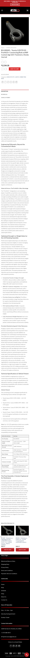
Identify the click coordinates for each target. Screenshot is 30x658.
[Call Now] (27, 655)
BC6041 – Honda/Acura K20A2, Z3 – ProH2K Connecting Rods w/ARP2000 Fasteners (21, 540)
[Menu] (2, 10)
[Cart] (27, 10)
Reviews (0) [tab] (4, 94)
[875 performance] (15, 10)
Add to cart (14, 69)
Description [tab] (4, 91)
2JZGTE (17, 77)
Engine (2, 47)
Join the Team (15, 4)
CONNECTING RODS (11, 47)
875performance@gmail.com (8, 636)
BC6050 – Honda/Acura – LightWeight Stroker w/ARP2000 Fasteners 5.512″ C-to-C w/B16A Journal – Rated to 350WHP (7, 541)
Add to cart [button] (7, 549)
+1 (6, 632)
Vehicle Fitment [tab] (5, 97)
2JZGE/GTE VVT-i (10, 77)
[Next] (29, 540)
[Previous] (1, 540)
